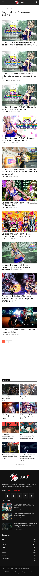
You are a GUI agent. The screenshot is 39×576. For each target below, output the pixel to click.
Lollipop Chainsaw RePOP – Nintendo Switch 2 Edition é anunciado (19, 108)
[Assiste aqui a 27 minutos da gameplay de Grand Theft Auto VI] (28, 407)
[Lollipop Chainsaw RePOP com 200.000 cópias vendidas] (19, 190)
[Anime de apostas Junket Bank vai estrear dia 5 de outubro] (10, 407)
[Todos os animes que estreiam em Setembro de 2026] (7, 516)
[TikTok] (19, 495)
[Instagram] (13, 495)
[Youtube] (31, 495)
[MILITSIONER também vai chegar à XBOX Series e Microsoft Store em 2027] (10, 427)
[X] (25, 495)
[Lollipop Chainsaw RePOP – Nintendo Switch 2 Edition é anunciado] (19, 95)
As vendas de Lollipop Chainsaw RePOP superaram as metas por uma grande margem (18, 298)
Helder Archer (6, 269)
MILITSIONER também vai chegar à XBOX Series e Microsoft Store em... (9, 436)
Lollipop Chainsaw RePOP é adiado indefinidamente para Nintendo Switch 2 (19, 76)
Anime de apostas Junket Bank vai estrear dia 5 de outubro (9, 417)
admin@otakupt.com (14, 490)
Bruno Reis (5, 47)
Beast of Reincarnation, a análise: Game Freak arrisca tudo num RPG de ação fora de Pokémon (25, 525)
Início (3, 8)
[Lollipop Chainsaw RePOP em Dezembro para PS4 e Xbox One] (19, 252)
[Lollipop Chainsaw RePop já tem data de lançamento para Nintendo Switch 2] (19, 30)
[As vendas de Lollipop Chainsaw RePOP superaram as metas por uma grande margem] (19, 284)
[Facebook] (7, 495)
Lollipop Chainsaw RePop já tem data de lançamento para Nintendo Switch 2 (19, 43)
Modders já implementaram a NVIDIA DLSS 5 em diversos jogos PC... (10, 398)
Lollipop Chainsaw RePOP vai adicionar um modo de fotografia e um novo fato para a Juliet (19, 171)
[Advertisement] (19, 360)
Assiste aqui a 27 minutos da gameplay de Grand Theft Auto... (28, 417)
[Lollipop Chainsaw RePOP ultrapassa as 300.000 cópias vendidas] (19, 126)
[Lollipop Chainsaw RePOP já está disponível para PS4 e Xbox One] (19, 221)
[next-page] (10, 341)
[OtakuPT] (19, 3)
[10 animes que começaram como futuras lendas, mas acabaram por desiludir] (28, 427)
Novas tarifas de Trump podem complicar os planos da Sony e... (10, 456)
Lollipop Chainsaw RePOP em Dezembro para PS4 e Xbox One (16, 266)
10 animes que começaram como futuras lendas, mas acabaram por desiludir (28, 436)
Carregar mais (19, 464)
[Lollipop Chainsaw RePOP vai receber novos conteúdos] (19, 317)
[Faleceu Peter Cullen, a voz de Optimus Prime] (28, 389)
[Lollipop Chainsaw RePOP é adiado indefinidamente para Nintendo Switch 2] (19, 61)
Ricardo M (5, 142)
